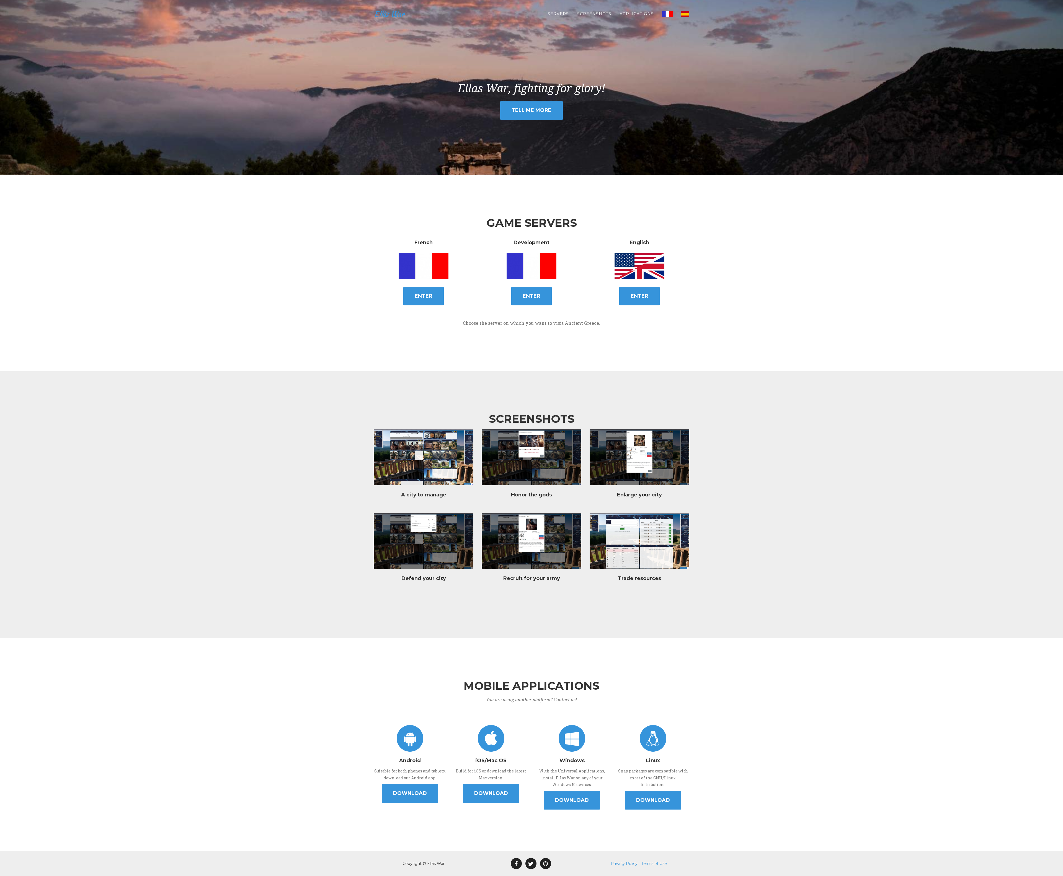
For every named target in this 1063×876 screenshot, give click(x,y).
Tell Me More (531, 110)
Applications (637, 13)
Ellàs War (389, 13)
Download (410, 793)
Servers (558, 13)
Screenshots (594, 13)
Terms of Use (654, 863)
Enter (423, 296)
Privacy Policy (624, 863)
